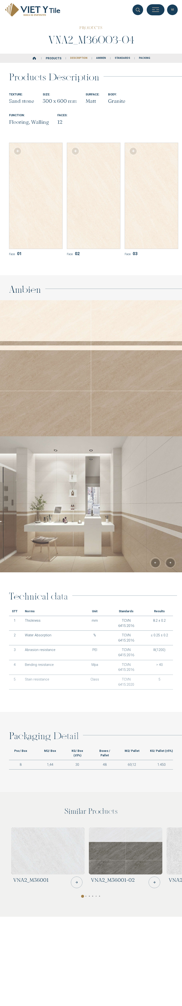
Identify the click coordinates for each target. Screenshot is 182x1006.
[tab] (89, 896)
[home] (34, 58)
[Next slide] (170, 562)
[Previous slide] (155, 562)
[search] (137, 9)
